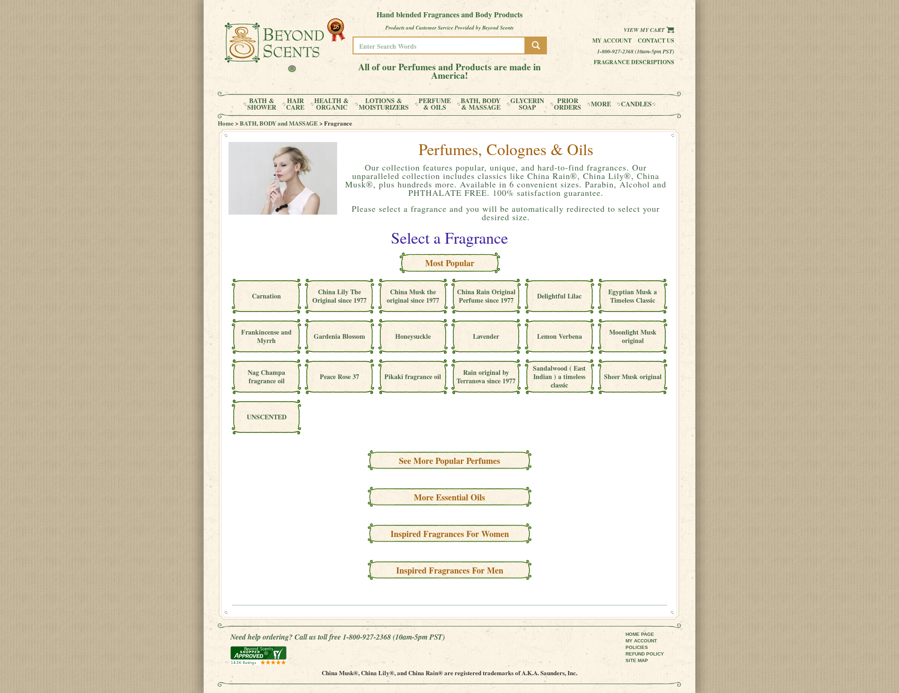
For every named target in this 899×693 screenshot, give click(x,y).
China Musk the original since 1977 (413, 296)
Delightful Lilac (559, 296)
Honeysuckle (413, 336)
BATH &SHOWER (261, 104)
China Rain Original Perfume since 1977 (486, 296)
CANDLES (636, 104)
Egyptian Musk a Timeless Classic (632, 296)
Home (226, 123)
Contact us (656, 41)
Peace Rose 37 (339, 376)
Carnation (266, 296)
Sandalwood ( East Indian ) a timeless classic (559, 376)
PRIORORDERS (567, 104)
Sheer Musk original (633, 376)
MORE (601, 104)
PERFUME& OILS (435, 104)
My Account (612, 41)
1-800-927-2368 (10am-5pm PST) (635, 51)
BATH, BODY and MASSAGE (279, 123)
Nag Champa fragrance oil (266, 376)
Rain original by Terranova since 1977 (486, 376)
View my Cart (645, 30)
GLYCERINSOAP (527, 104)
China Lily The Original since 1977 (339, 296)
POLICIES (637, 647)
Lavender (486, 336)
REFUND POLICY (645, 653)
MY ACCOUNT (641, 640)
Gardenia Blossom (339, 336)
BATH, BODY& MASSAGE (481, 104)
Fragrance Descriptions (634, 62)
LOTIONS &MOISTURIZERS (384, 104)
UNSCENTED (267, 417)
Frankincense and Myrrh (266, 336)
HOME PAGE (640, 634)
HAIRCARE (295, 104)
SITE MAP (637, 660)
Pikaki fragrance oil (412, 376)
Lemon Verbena (559, 336)
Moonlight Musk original (632, 336)
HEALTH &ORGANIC (331, 104)
